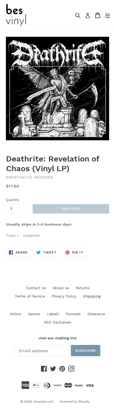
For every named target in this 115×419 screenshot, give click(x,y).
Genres (34, 314)
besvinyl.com (43, 401)
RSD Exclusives (57, 322)
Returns (82, 288)
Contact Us (36, 288)
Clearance (96, 314)
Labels (53, 314)
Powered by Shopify (75, 401)
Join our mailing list (57, 338)
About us (61, 288)
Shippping (92, 296)
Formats (73, 314)
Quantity (12, 200)
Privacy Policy (64, 296)
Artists (15, 314)
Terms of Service (30, 296)
